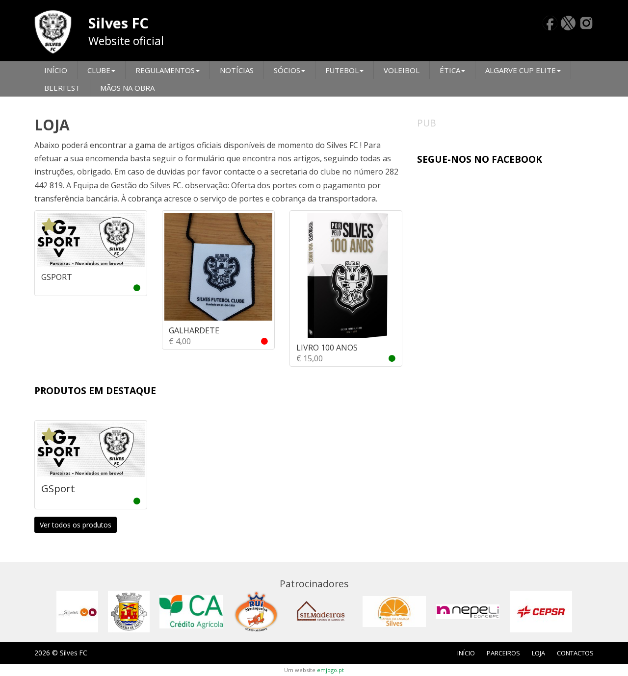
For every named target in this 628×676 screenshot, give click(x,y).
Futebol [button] (342, 70)
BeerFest (62, 88)
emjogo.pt (330, 670)
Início (55, 70)
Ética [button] (450, 70)
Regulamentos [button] (165, 70)
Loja (538, 653)
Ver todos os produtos (75, 524)
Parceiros (503, 653)
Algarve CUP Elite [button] (520, 70)
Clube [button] (98, 70)
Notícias (237, 70)
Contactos (575, 653)
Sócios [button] (287, 70)
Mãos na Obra (127, 88)
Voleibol (401, 70)
